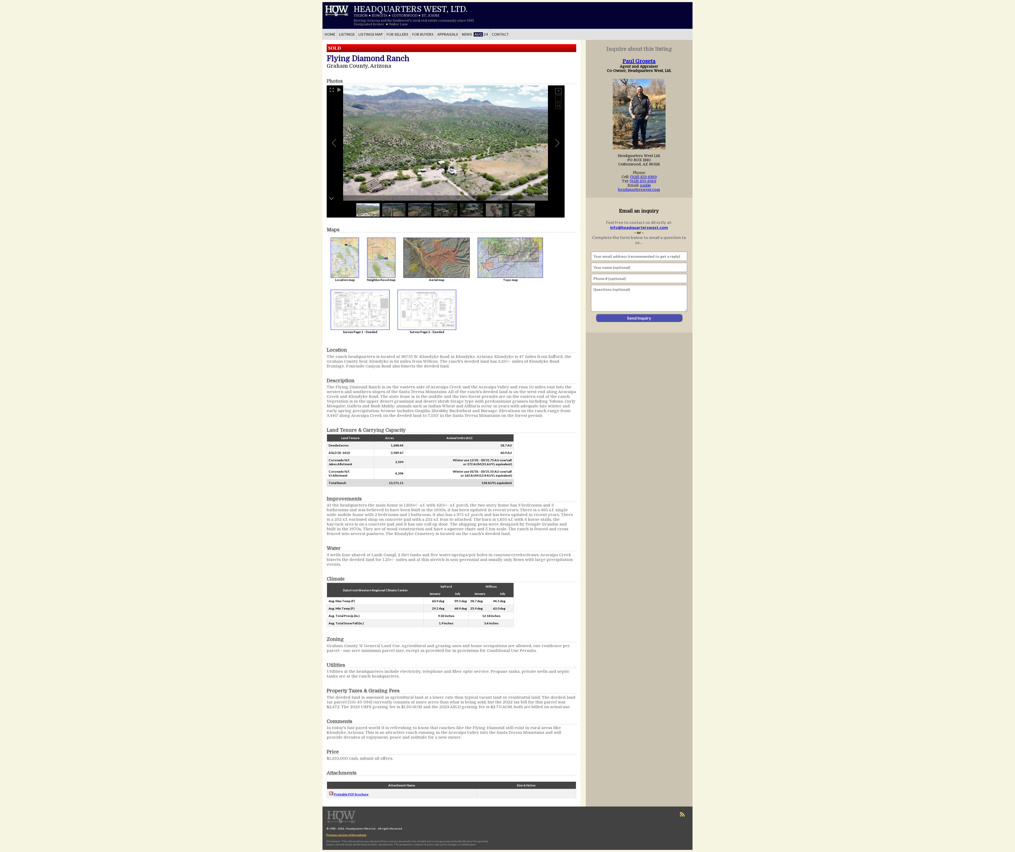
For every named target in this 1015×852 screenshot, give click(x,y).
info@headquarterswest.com (639, 227)
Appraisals (447, 34)
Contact (500, 34)
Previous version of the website (346, 834)
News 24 (475, 34)
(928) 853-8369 (643, 177)
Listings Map (370, 34)
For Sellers (397, 34)
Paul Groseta (639, 61)
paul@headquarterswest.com (639, 187)
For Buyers (422, 34)
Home (330, 34)
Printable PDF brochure (351, 794)
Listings (347, 34)
